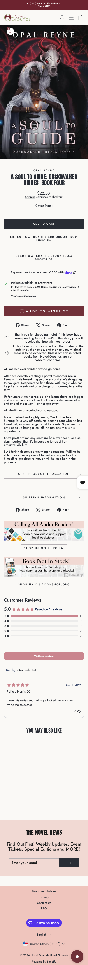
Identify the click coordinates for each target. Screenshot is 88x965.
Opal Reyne (44, 170)
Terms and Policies (44, 891)
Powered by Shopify (44, 962)
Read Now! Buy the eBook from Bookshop (44, 257)
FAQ (44, 908)
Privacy (44, 897)
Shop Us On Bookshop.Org (44, 584)
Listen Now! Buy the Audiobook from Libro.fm (44, 238)
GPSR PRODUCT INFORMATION (44, 474)
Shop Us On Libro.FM (44, 548)
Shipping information (44, 497)
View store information (23, 296)
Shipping (30, 197)
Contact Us (44, 903)
